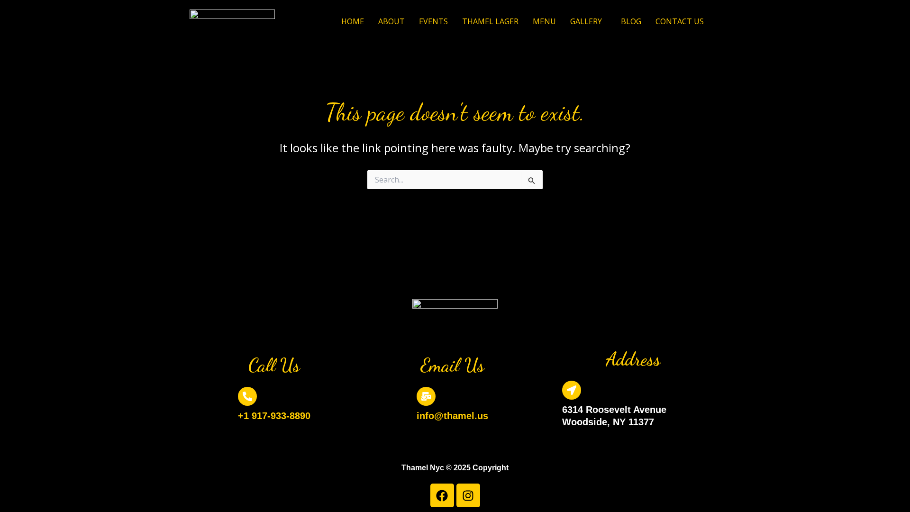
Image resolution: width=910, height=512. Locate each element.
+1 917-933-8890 (274, 416)
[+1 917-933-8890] (247, 396)
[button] (588, 21)
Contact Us (679, 21)
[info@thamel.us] (426, 396)
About (391, 21)
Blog (631, 21)
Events (433, 21)
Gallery (586, 21)
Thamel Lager (490, 21)
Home (352, 21)
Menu (544, 21)
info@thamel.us (452, 416)
